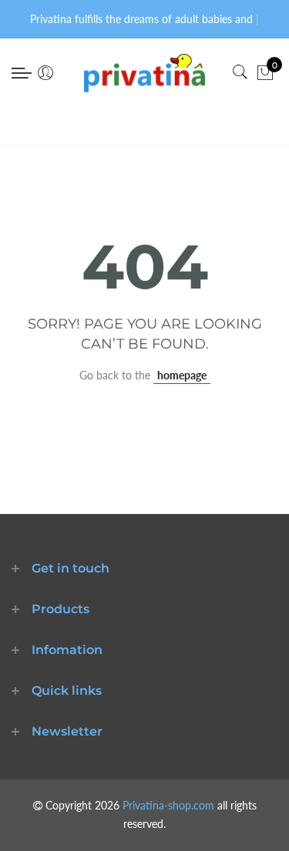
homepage (182, 375)
